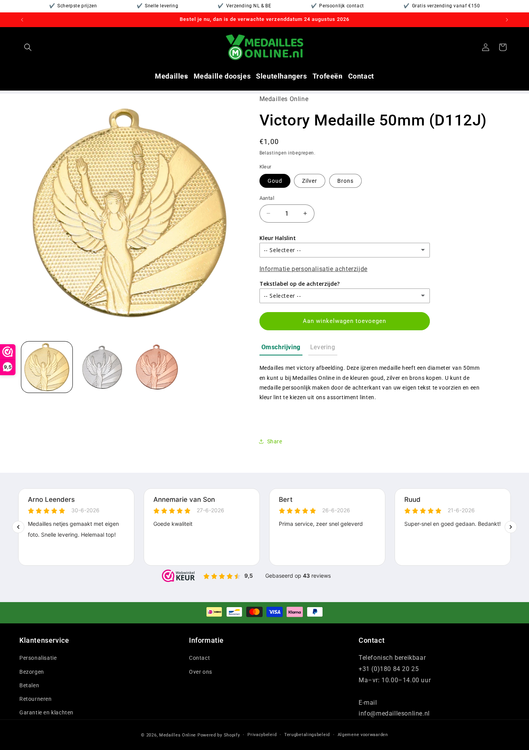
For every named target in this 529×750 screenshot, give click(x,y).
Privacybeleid (262, 734)
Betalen (29, 685)
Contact (199, 658)
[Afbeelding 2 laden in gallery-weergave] (101, 367)
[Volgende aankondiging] (506, 19)
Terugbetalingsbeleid (307, 734)
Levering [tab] (322, 347)
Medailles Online (177, 735)
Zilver (309, 181)
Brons (345, 181)
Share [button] (274, 441)
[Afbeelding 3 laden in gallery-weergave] (156, 367)
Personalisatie (38, 658)
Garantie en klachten (46, 712)
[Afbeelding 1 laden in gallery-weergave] (46, 367)
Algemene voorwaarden (363, 734)
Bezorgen (31, 672)
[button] (27, 47)
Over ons (200, 672)
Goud (275, 181)
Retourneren (35, 699)
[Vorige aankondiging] (22, 19)
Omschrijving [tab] (281, 347)
